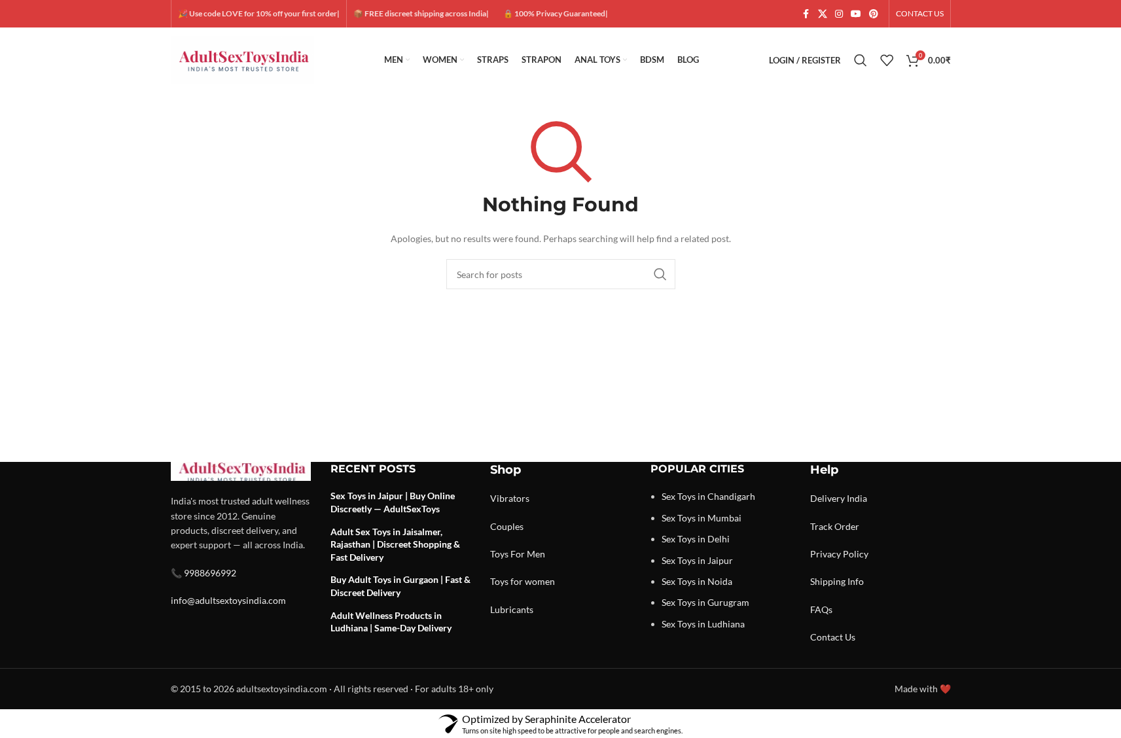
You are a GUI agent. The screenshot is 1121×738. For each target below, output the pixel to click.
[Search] (860, 60)
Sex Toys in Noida (697, 581)
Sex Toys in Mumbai (701, 517)
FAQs (821, 609)
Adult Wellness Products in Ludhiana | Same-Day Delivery (391, 622)
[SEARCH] (660, 274)
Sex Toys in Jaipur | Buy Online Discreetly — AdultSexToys (392, 502)
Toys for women (522, 581)
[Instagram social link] (839, 14)
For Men (527, 553)
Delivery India (838, 498)
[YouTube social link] (856, 14)
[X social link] (822, 14)
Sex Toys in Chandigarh (708, 496)
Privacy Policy (839, 553)
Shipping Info (837, 581)
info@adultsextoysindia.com (228, 600)
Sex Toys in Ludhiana (703, 623)
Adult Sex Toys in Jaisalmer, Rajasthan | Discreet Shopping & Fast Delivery (395, 544)
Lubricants (511, 609)
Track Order (834, 526)
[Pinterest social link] (873, 14)
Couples (507, 526)
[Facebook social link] (806, 14)
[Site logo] (243, 59)
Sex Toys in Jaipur (697, 560)
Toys (499, 553)
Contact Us (832, 636)
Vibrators (509, 498)
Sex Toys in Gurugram (705, 602)
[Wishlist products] (887, 60)
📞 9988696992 (203, 572)
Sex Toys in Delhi (696, 538)
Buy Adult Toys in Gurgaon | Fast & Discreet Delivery (400, 586)
